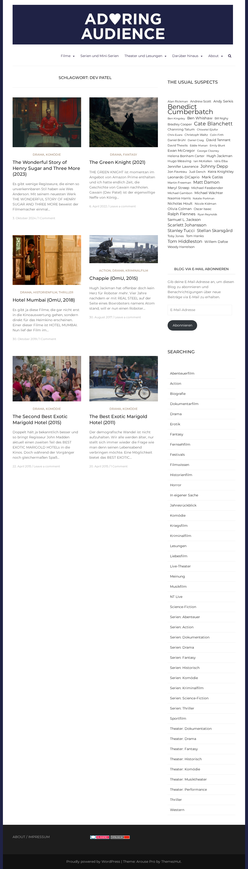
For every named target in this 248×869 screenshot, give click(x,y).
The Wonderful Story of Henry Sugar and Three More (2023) (46, 168)
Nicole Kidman (205, 203)
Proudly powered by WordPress (93, 861)
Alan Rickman (178, 101)
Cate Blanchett (213, 123)
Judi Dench (197, 172)
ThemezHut (171, 861)
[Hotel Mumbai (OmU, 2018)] (47, 262)
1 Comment (46, 218)
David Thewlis (178, 145)
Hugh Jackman (219, 156)
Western (177, 810)
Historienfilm (45, 292)
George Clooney (208, 150)
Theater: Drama (183, 739)
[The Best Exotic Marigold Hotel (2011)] (123, 380)
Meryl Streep (178, 188)
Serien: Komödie (184, 678)
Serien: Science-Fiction (189, 698)
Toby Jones (176, 236)
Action (105, 270)
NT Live (176, 596)
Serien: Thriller (182, 708)
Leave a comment (122, 206)
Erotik (175, 424)
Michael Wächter (208, 193)
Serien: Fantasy (183, 657)
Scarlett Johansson (187, 224)
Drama (38, 154)
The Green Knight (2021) (117, 162)
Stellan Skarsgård (215, 230)
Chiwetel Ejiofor (207, 129)
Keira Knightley (221, 172)
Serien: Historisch (185, 668)
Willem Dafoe (216, 242)
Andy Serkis (223, 101)
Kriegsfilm (179, 525)
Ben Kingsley (176, 118)
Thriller (66, 292)
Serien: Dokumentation (189, 637)
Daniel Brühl (177, 140)
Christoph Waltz (196, 135)
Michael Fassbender (207, 188)
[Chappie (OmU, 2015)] (123, 251)
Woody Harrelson (181, 247)
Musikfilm (178, 586)
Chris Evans (175, 135)
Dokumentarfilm (184, 404)
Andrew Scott (200, 101)
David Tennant (218, 140)
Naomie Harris (179, 198)
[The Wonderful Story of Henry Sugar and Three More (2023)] (47, 124)
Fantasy (130, 154)
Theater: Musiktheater (188, 779)
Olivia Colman (180, 209)
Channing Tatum (181, 129)
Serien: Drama (182, 647)
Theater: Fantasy (184, 749)
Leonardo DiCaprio (184, 177)
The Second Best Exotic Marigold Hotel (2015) (40, 419)
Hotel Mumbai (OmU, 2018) (44, 300)
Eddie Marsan (199, 145)
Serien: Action (182, 627)
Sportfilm (178, 718)
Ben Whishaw (199, 118)
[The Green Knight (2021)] (123, 124)
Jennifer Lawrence (183, 166)
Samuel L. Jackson (184, 219)
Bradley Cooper (180, 124)
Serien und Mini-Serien (99, 56)
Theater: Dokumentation (191, 728)
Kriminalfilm (136, 270)
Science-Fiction (183, 607)
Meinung (177, 576)
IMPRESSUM (39, 837)
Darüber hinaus (185, 56)
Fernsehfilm (180, 444)
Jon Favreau (177, 172)
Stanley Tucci (181, 230)
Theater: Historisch (186, 759)
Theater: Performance (188, 789)
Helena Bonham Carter (186, 156)
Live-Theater (180, 566)
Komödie (53, 154)
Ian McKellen (203, 161)
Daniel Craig (196, 140)
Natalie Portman (203, 198)
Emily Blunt (217, 145)
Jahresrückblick (183, 505)
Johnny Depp (214, 166)
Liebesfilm (178, 556)
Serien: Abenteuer (185, 617)
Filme (65, 56)
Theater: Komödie (185, 769)
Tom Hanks (195, 236)
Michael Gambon (180, 193)
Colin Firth (217, 135)
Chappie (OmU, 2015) (113, 278)
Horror (175, 485)
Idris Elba (221, 161)
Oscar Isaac (202, 209)
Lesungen (178, 546)
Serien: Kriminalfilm (187, 688)
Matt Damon (206, 182)
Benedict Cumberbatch (190, 109)
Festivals (177, 454)
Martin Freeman (179, 182)
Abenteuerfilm (182, 373)
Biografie (178, 393)
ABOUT (19, 837)
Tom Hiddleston (185, 241)
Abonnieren (182, 325)
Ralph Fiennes (181, 213)
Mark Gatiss (212, 177)
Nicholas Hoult (180, 203)
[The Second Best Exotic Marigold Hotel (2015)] (47, 380)
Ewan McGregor (181, 150)
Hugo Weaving (179, 161)
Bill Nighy (221, 118)
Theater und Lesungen (143, 56)
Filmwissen (179, 465)
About (213, 56)
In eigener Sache (184, 495)
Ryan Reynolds (207, 214)
